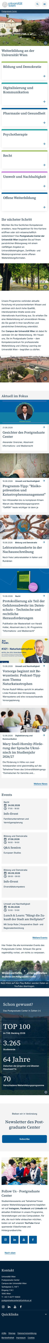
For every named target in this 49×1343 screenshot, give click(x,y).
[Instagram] (3, 1307)
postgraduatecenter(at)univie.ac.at (16, 1300)
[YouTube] (15, 1307)
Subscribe (24, 1139)
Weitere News (40, 783)
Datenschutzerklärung (27, 1333)
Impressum (21, 1337)
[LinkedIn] (9, 1307)
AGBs (4, 1333)
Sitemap (11, 1333)
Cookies (31, 1337)
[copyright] (46, 43)
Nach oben (10, 1252)
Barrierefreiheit (8, 1337)
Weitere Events (39, 937)
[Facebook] (21, 1307)
